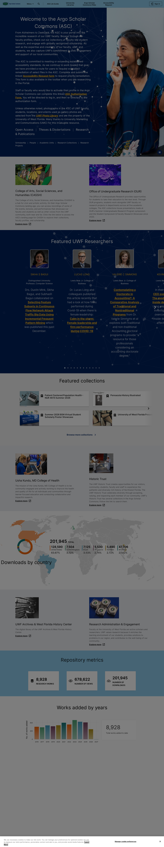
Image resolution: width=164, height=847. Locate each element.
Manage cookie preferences (125, 841)
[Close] (160, 841)
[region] (82, 841)
